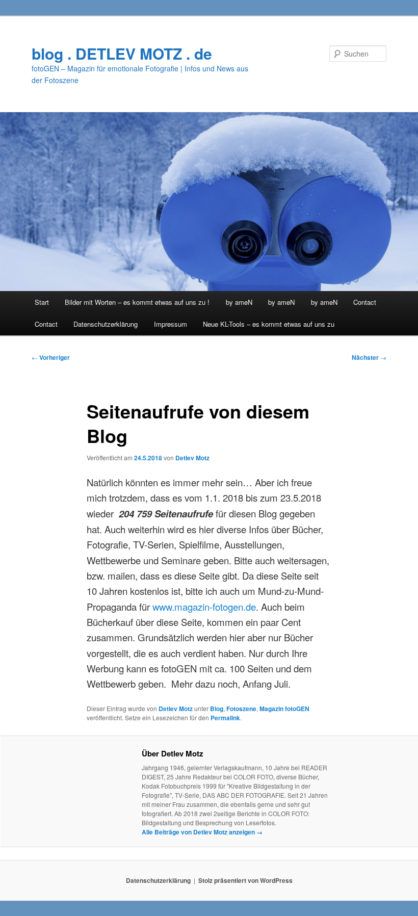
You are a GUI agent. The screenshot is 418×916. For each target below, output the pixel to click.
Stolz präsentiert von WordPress (245, 880)
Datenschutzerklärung (105, 324)
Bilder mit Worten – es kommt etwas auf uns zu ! (137, 302)
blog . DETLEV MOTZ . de (122, 53)
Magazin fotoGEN (284, 708)
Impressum (170, 324)
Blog (216, 708)
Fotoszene (241, 708)
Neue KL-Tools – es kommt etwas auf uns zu (268, 324)
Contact (364, 302)
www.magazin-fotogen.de (203, 606)
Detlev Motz (192, 457)
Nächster (369, 357)
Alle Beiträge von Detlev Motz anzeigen (202, 831)
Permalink (225, 717)
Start (42, 302)
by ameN (239, 302)
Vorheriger (51, 357)
